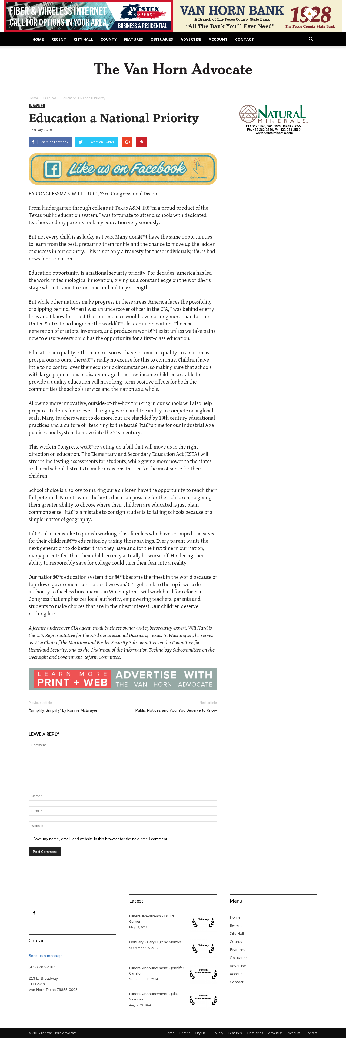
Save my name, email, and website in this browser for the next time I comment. (100, 839)
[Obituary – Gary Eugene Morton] (203, 948)
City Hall (83, 39)
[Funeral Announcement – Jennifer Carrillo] (203, 974)
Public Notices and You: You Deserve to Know (176, 710)
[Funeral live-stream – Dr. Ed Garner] (203, 922)
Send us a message (46, 956)
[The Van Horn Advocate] (173, 68)
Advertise (191, 39)
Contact (244, 39)
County (109, 39)
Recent (58, 39)
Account (218, 39)
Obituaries (162, 39)
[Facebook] (34, 913)
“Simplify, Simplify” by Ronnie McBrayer (63, 710)
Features (133, 39)
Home (38, 39)
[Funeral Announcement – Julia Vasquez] (203, 1000)
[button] (310, 39)
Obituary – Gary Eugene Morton (155, 941)
